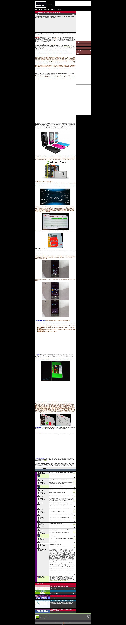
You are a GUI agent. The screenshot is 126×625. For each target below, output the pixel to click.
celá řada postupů (58, 53)
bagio (41, 532)
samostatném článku (67, 46)
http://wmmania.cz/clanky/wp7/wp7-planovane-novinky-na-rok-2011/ (59, 580)
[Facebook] (49, 5)
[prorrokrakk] (38, 512)
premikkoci (42, 482)
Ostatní (78, 45)
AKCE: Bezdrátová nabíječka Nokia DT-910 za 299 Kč (59, 586)
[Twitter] (51, 5)
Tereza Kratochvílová (53, 607)
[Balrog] (38, 520)
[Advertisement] (79, 2)
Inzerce (65, 620)
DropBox (45, 460)
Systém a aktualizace (80, 50)
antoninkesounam (43, 549)
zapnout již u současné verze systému (49, 358)
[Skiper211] (38, 473)
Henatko (41, 523)
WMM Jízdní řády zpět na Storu (56, 591)
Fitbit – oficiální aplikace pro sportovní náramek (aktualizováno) (62, 600)
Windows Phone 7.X (45, 470)
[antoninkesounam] (38, 550)
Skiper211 (41, 472)
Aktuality (78, 42)
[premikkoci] (38, 483)
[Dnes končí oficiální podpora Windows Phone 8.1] (42, 597)
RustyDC (41, 508)
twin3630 (41, 538)
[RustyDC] (38, 508)
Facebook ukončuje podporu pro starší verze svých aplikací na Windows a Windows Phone (61, 610)
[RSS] (53, 5)
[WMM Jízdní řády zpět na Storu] (42, 592)
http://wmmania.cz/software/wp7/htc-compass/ (56, 475)
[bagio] (38, 533)
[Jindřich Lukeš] (38, 475)
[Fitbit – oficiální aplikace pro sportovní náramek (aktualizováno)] (42, 604)
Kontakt (61, 620)
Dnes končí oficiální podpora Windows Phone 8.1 (59, 596)
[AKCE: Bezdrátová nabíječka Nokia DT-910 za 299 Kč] (42, 587)
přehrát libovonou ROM (42, 64)
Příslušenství (79, 48)
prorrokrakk (42, 511)
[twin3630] (38, 539)
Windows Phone (38, 470)
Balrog (41, 520)
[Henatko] (38, 524)
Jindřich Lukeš (37, 14)
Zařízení (78, 53)
